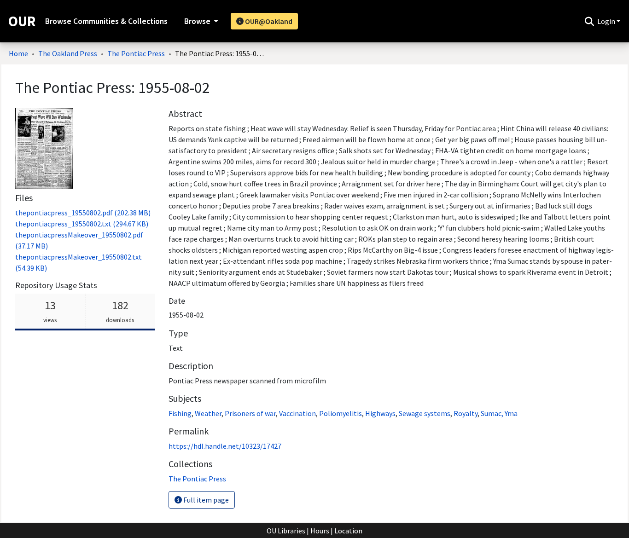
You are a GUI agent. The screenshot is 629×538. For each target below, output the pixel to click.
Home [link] (18, 53)
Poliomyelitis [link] (340, 413)
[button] (589, 21)
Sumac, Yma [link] (499, 413)
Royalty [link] (466, 413)
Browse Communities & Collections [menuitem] (106, 21)
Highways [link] (380, 413)
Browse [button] (197, 21)
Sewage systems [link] (424, 413)
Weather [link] (208, 413)
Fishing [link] (180, 413)
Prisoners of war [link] (250, 413)
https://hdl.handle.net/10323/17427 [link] (225, 446)
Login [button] (607, 21)
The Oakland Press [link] (67, 53)
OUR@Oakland (268, 21)
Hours (319, 530)
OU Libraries (286, 530)
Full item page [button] (205, 499)
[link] (83, 212)
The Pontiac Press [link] (136, 53)
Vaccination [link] (297, 413)
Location (348, 530)
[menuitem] (200, 21)
